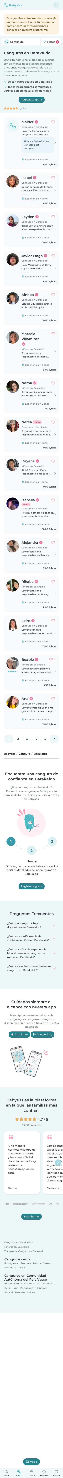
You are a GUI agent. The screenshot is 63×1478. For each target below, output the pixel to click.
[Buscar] (6, 42)
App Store (21, 1034)
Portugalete (11, 1263)
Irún (16, 1288)
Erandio (8, 1267)
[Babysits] (13, 5)
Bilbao (8, 1283)
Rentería (20, 1292)
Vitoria (18, 1283)
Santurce (26, 1263)
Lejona (37, 1263)
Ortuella (20, 1267)
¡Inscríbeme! (31, 1216)
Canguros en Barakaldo (18, 1242)
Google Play (44, 1034)
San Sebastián (32, 1283)
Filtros (52, 41)
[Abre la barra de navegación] (56, 5)
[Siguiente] (54, 739)
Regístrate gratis (31, 99)
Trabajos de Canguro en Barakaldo (24, 1251)
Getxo (7, 1288)
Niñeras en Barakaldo (16, 1246)
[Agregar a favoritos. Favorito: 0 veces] (53, 122)
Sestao (47, 1263)
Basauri (8, 1292)
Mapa (33, 1461)
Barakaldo (48, 1283)
